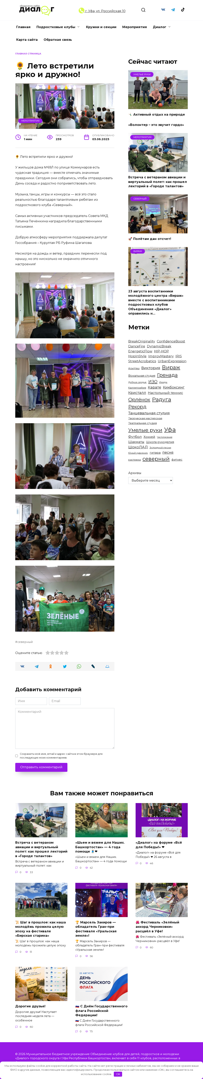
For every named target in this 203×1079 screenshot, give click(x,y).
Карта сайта (27, 40)
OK (118, 1074)
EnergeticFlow (140, 351)
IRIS (178, 356)
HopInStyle (137, 356)
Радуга (161, 399)
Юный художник (138, 453)
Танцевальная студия (149, 413)
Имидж (163, 382)
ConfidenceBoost (171, 341)
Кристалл (137, 393)
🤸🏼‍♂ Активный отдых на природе (156, 114)
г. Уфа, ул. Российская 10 (104, 11)
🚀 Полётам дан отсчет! (149, 239)
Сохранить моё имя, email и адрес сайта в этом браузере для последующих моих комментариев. (61, 755)
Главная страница (28, 53)
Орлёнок (139, 399)
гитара (155, 452)
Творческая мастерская (145, 418)
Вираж (171, 367)
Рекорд (137, 407)
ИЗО (152, 381)
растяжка (134, 459)
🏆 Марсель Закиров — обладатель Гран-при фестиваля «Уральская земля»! (96, 928)
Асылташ (134, 368)
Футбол (135, 436)
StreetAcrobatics (142, 361)
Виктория (150, 368)
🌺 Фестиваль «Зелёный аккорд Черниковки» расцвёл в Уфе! (157, 926)
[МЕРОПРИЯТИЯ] (158, 169)
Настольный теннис (165, 393)
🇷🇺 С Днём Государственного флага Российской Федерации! (101, 1010)
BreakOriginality (141, 341)
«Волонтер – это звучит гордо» (156, 125)
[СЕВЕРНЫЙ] (158, 231)
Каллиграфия (137, 387)
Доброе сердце (137, 382)
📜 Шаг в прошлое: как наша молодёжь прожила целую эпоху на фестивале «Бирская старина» (40, 928)
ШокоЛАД (138, 447)
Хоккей (149, 437)
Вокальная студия (141, 375)
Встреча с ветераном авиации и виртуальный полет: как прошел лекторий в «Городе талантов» (157, 181)
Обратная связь (58, 40)
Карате (154, 387)
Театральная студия (142, 423)
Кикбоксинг (174, 387)
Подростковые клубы (55, 27)
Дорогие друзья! (30, 1006)
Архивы (134, 473)
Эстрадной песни (160, 447)
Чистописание (164, 437)
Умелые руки (145, 430)
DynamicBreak (159, 346)
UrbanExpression (172, 361)
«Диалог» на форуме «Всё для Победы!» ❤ (159, 845)
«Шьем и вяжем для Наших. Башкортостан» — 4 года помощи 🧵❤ (99, 847)
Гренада (167, 375)
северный (25, 642)
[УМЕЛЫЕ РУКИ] (158, 106)
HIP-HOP (161, 351)
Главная (23, 27)
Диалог (159, 27)
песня (167, 452)
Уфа (170, 429)
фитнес (176, 459)
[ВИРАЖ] (158, 283)
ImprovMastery (161, 356)
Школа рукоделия (160, 442)
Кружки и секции (101, 27)
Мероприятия (134, 27)
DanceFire (136, 346)
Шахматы (136, 442)
